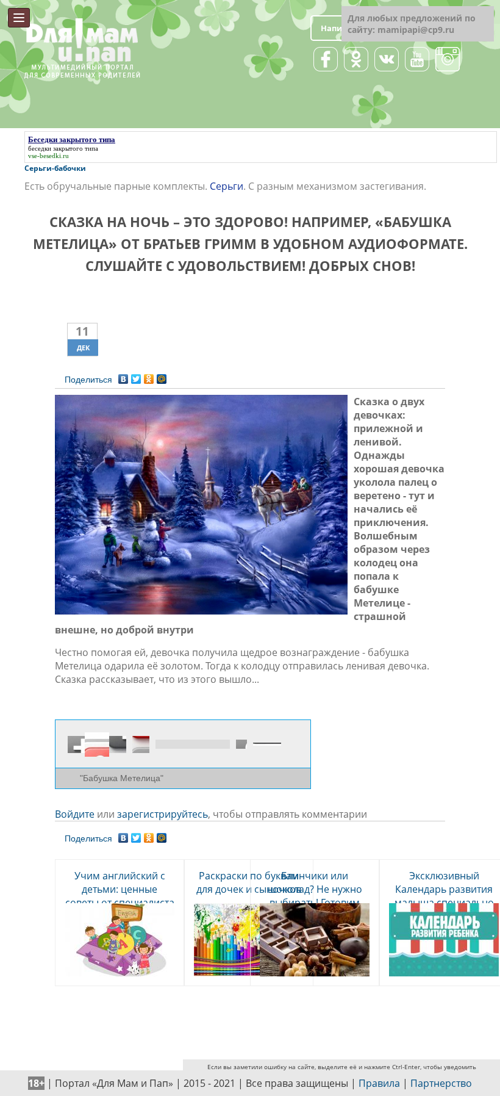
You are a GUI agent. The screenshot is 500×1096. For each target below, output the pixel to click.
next (117, 744)
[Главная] (82, 24)
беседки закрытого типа (63, 148)
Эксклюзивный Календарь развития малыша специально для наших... (444, 896)
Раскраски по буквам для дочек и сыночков (248, 882)
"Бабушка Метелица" (121, 778)
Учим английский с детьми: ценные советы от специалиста (119, 889)
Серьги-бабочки (55, 168)
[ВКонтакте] (123, 376)
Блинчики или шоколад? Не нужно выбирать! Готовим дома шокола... (315, 896)
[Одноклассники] (149, 376)
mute (241, 744)
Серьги (226, 186)
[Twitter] (136, 376)
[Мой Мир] (161, 376)
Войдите (75, 814)
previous (76, 744)
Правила (379, 1083)
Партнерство (441, 1083)
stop (140, 744)
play (97, 744)
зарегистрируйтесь (162, 814)
